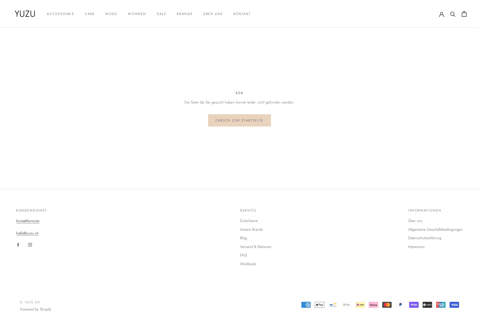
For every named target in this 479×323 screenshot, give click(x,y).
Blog (243, 238)
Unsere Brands (251, 229)
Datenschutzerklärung (424, 238)
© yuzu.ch (30, 302)
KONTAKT (242, 13)
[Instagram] (30, 244)
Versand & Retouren (256, 246)
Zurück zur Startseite (239, 120)
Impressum (416, 246)
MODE (111, 13)
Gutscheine (249, 220)
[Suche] (453, 13)
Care (90, 13)
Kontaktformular (28, 221)
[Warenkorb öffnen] (464, 14)
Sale (161, 13)
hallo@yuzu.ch (27, 233)
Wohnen (137, 13)
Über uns (213, 13)
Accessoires (60, 13)
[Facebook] (18, 244)
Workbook (248, 264)
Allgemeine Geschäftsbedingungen (435, 229)
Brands (185, 13)
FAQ (243, 255)
